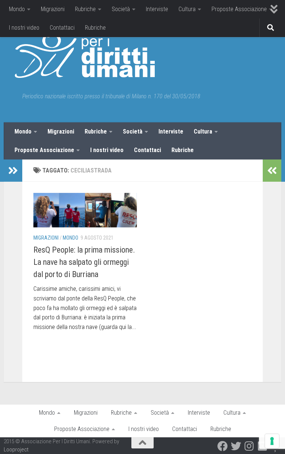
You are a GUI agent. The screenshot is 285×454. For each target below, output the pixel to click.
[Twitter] (236, 446)
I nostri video (24, 27)
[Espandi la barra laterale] (13, 170)
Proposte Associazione (239, 9)
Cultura (187, 9)
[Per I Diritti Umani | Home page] (85, 55)
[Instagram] (249, 446)
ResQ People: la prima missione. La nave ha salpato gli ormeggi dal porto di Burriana (84, 262)
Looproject (16, 449)
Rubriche (85, 9)
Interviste (157, 9)
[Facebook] (222, 446)
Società (121, 9)
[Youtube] (263, 446)
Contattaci (62, 27)
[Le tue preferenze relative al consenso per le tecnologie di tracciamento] (272, 441)
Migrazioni (53, 9)
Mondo (17, 9)
